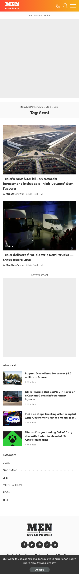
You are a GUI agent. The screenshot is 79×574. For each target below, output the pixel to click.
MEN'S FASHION (12, 485)
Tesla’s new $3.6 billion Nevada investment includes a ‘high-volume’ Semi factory (38, 184)
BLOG (6, 462)
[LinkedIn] (54, 544)
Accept (39, 569)
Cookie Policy (47, 563)
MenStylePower (15, 194)
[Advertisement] (39, 58)
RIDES (6, 492)
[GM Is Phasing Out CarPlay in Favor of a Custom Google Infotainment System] (12, 398)
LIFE (5, 477)
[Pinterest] (39, 544)
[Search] (64, 6)
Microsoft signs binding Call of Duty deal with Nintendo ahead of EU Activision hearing (48, 436)
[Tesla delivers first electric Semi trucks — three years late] (39, 225)
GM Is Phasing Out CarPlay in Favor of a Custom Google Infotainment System (50, 395)
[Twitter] (31, 544)
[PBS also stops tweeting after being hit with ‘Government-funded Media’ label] (12, 418)
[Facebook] (24, 544)
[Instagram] (47, 544)
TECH (10, 171)
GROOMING (10, 470)
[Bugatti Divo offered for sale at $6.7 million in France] (12, 378)
